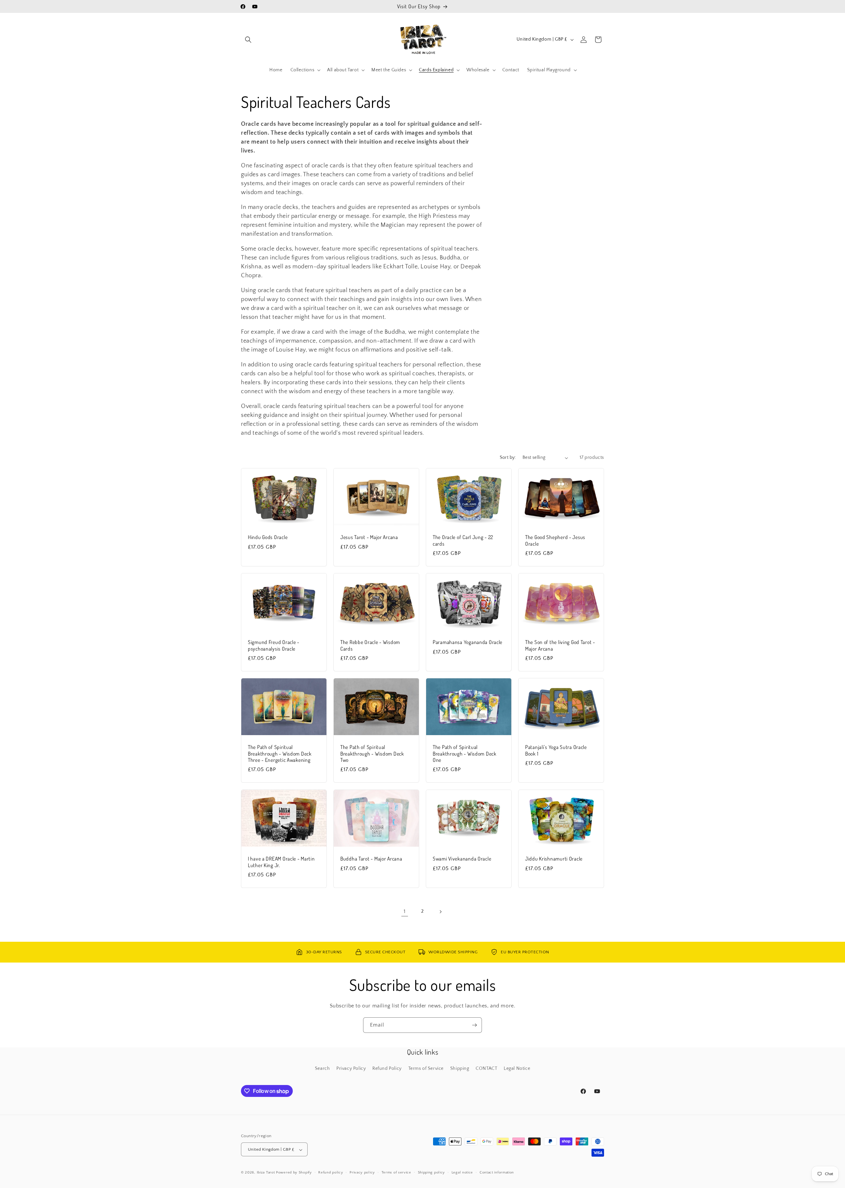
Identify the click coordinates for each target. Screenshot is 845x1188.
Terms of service (396, 1172)
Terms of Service (426, 1068)
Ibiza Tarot (266, 1173)
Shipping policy (431, 1172)
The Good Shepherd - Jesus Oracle (555, 540)
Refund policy (330, 1172)
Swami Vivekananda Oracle (462, 859)
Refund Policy (387, 1068)
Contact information (497, 1172)
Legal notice (462, 1172)
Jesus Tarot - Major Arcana (369, 537)
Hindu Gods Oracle (267, 537)
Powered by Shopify (294, 1173)
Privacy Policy (351, 1068)
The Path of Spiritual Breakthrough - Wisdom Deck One (464, 753)
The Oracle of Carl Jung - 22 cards (463, 540)
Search (322, 1068)
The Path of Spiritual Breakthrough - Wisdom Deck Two (372, 753)
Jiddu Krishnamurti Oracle (554, 859)
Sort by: (508, 457)
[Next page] (440, 911)
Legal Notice (517, 1068)
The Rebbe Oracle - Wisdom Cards (370, 645)
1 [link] (405, 911)
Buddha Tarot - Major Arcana (371, 859)
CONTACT (486, 1068)
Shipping (459, 1068)
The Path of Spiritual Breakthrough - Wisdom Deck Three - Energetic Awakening (280, 753)
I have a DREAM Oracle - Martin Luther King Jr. (281, 862)
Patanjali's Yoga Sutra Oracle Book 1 (556, 750)
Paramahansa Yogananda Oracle (467, 642)
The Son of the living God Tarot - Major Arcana (560, 645)
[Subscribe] (474, 1025)
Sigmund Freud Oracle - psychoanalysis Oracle (273, 645)
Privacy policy (362, 1172)
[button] (248, 39)
